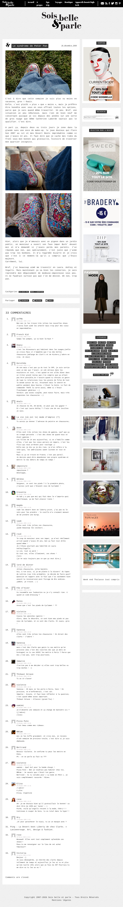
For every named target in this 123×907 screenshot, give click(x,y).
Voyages (58, 2)
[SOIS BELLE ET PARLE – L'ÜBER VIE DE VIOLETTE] (61, 30)
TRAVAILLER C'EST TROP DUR (95, 367)
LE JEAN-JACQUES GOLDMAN (101, 353)
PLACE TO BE (96, 362)
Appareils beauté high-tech (85, 3)
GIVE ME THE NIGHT (92, 351)
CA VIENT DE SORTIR (97, 345)
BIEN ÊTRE (102, 342)
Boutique (69, 2)
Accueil (31, 2)
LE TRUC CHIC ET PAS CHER (95, 356)
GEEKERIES (108, 348)
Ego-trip (48, 3)
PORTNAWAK (107, 362)
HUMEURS (104, 351)
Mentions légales (61, 900)
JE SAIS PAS (23, 292)
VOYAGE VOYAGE (112, 367)
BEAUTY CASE (92, 342)
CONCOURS (109, 345)
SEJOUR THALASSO (111, 364)
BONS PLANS (111, 342)
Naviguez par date (101, 375)
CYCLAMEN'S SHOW (97, 348)
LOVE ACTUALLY (112, 356)
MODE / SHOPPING (37, 292)
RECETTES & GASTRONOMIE (94, 364)
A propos (40, 3)
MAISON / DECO (94, 359)
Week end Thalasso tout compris (101, 580)
